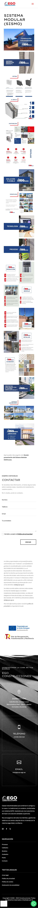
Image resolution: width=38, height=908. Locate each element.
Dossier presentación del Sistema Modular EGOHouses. (16, 457)
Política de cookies (7, 882)
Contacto (5, 861)
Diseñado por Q (27, 900)
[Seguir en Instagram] (2, 828)
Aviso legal (5, 875)
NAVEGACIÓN (7, 839)
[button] (34, 904)
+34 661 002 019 (19, 737)
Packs (4, 857)
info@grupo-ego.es (19, 585)
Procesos (5, 844)
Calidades (5, 847)
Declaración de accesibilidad (10, 885)
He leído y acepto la (18, 534)
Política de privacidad (24, 534)
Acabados (5, 854)
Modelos (4, 851)
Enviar (28, 542)
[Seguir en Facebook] (6, 828)
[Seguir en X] (10, 828)
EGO (17, 898)
